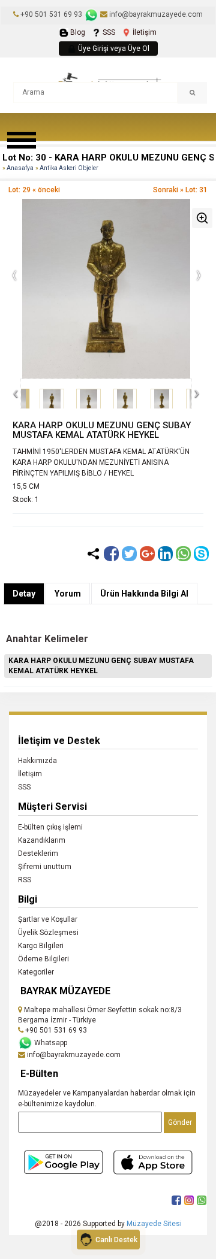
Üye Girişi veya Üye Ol (112, 48)
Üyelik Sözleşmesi (48, 932)
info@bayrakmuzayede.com (155, 14)
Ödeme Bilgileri (43, 959)
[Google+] (147, 554)
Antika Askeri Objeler (69, 168)
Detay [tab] (24, 593)
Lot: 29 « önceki (34, 190)
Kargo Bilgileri (41, 946)
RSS (24, 880)
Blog (76, 32)
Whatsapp (49, 1043)
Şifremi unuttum (44, 866)
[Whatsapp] (183, 554)
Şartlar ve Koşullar (47, 919)
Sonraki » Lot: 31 (180, 190)
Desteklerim (38, 853)
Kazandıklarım (41, 840)
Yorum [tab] (68, 593)
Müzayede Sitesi (154, 1223)
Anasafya (20, 168)
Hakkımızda (37, 760)
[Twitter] (129, 554)
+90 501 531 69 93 (51, 14)
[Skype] (201, 554)
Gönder (180, 1122)
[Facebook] (111, 554)
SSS (108, 32)
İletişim (144, 32)
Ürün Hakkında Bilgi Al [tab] (144, 593)
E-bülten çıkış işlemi (50, 827)
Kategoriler (36, 972)
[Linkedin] (165, 554)
